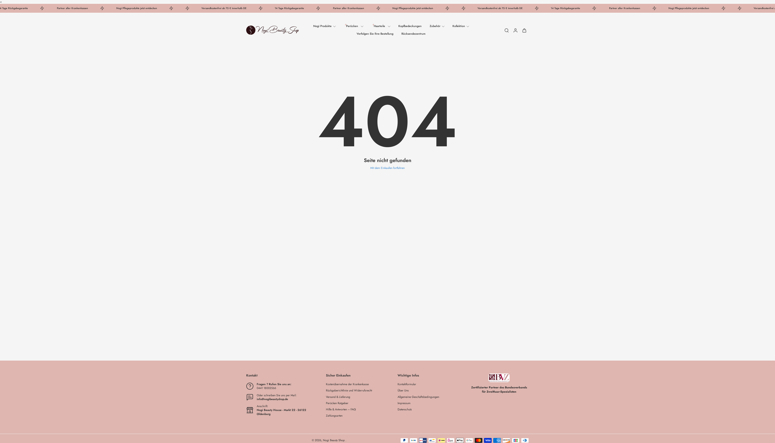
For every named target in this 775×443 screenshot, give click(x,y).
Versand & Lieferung (338, 397)
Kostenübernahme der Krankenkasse (347, 384)
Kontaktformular (407, 384)
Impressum (404, 403)
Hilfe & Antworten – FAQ (341, 410)
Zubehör (435, 26)
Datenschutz (405, 410)
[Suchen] (506, 30)
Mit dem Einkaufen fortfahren (387, 168)
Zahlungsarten (334, 416)
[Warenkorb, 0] (524, 30)
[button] (280, 375)
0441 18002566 (266, 388)
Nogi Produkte (322, 26)
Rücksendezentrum (413, 34)
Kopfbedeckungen (410, 26)
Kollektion (458, 26)
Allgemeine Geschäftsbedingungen (418, 397)
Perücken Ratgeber (337, 403)
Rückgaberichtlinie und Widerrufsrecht (349, 391)
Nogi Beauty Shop (334, 440)
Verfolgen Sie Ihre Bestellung (375, 34)
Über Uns (403, 391)
